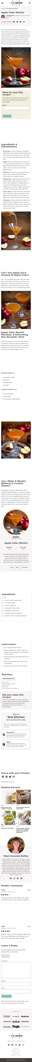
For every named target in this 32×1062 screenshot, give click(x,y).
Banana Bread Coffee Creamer (6, 808)
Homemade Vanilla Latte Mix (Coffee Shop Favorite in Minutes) (23, 830)
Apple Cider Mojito (14, 42)
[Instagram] (16, 1045)
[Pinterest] (9, 1045)
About (16, 1048)
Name (3, 981)
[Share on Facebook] (14, 21)
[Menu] (2, 3)
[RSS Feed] (23, 1045)
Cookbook (16, 1052)
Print (11, 567)
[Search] (29, 3)
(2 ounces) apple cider (15, 600)
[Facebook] (12, 1045)
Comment (25, 567)
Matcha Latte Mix (7, 828)
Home (2, 8)
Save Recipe (7, 116)
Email (4, 105)
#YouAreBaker (6, 706)
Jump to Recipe (6, 22)
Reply (29, 890)
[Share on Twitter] (20, 21)
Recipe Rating (5, 955)
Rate (17, 567)
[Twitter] (19, 1045)
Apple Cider (6, 151)
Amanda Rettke (10, 15)
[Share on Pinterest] (17, 21)
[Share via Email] (23, 21)
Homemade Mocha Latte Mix (22, 808)
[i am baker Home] (16, 3)
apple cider (23, 30)
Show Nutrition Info (8, 678)
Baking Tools (16, 1050)
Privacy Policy (16, 1055)
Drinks (6, 8)
